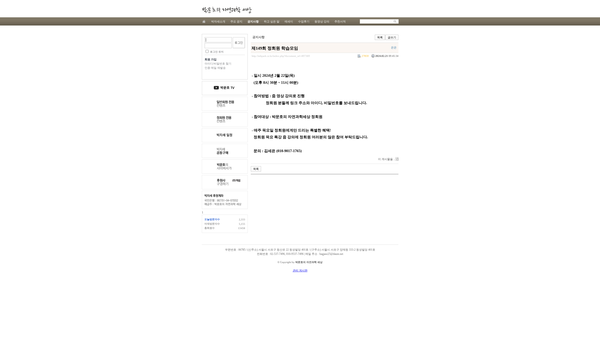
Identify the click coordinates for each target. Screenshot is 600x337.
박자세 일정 (225, 135)
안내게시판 (225, 88)
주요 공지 (236, 21)
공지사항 (253, 21)
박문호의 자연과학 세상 (226, 10)
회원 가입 (211, 59)
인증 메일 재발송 (215, 68)
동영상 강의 (322, 21)
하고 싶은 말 (271, 21)
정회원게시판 (225, 119)
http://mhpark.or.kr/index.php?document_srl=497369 (281, 56)
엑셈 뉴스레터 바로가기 (225, 182)
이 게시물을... (386, 159)
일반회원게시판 (225, 104)
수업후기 (303, 21)
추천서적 (340, 21)
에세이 (289, 21)
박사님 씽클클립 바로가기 (225, 166)
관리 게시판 (300, 270)
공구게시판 (225, 151)
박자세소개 (218, 21)
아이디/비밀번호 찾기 (218, 63)
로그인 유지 (217, 51)
